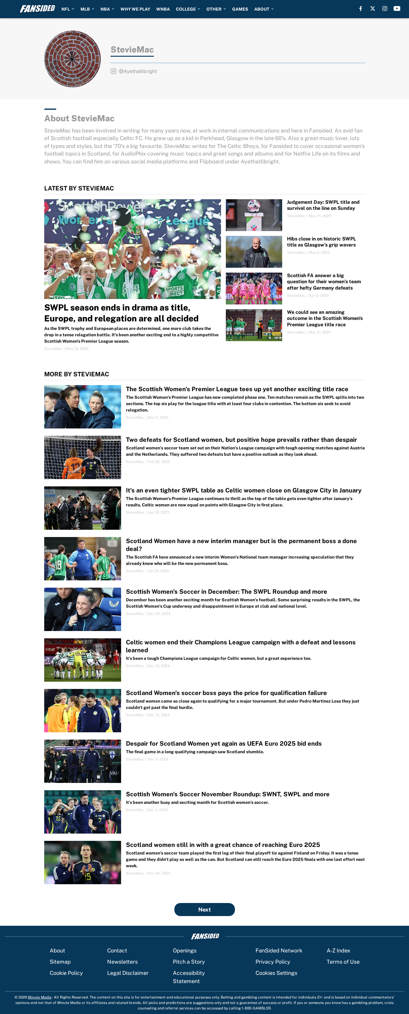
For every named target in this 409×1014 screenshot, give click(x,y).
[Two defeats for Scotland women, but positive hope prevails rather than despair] (204, 457)
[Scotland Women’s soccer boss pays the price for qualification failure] (204, 710)
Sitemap (60, 962)
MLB (85, 9)
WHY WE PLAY (135, 9)
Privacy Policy (273, 962)
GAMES (240, 9)
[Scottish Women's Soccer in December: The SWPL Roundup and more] (204, 609)
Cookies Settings (276, 973)
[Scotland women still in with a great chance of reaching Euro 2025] (204, 862)
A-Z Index (338, 950)
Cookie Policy (66, 973)
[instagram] (384, 8)
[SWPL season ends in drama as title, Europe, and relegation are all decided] (132, 275)
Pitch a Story (189, 962)
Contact (117, 950)
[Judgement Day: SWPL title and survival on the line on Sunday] (295, 215)
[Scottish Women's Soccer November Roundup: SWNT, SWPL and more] (204, 812)
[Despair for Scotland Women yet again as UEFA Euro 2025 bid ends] (204, 761)
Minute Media (39, 997)
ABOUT (261, 9)
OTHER (214, 9)
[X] (372, 8)
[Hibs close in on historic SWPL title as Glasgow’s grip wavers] (295, 252)
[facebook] (360, 8)
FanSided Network (279, 950)
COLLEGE (186, 9)
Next (204, 909)
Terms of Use (343, 962)
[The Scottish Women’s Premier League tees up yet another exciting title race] (204, 406)
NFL (65, 9)
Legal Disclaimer (128, 973)
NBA (105, 9)
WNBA (163, 9)
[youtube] (397, 8)
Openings (184, 950)
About (57, 950)
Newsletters (122, 962)
